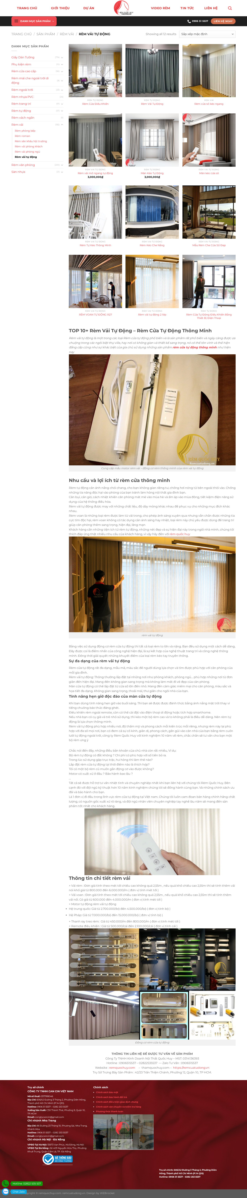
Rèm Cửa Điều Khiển (95, 103)
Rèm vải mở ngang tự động (95, 173)
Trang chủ (27, 8)
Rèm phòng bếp (25, 130)
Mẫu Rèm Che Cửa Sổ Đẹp (209, 245)
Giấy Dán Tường (22, 57)
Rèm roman (22, 136)
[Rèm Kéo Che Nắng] (152, 212)
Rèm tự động (21, 111)
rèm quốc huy (180, 534)
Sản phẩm (46, 34)
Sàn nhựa (18, 172)
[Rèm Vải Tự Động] (152, 70)
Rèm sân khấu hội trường (31, 141)
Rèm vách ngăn (22, 117)
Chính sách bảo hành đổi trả (111, 1097)
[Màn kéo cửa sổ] (209, 140)
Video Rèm (160, 8)
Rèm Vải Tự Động (152, 103)
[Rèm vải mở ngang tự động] (95, 140)
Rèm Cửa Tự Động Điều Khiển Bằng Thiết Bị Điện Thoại (209, 316)
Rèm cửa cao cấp (23, 71)
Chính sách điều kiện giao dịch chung (117, 1101)
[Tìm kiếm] (230, 8)
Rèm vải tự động (26, 157)
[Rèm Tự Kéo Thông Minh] (95, 212)
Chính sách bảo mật (107, 1092)
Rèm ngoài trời (22, 90)
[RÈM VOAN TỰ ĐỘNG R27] (95, 281)
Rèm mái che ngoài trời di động (30, 81)
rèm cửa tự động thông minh (195, 347)
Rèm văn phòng (23, 165)
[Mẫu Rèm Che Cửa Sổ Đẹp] (209, 212)
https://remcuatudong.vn (191, 1067)
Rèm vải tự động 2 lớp (152, 314)
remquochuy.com (122, 1067)
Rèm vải (67, 34)
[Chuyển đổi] (62, 57)
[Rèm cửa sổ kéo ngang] (209, 70)
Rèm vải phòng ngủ (27, 151)
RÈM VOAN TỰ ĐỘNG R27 (95, 314)
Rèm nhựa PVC (22, 97)
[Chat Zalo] (5, 1191)
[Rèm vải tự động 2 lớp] (152, 281)
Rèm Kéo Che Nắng (152, 245)
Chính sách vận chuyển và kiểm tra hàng (118, 1106)
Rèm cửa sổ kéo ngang (208, 103)
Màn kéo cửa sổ (209, 173)
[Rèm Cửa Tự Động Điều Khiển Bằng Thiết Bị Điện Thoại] (209, 281)
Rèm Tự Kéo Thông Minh (95, 245)
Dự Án (88, 8)
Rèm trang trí (21, 103)
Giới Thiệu (60, 8)
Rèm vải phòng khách (28, 146)
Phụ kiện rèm (21, 64)
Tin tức (187, 8)
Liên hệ (211, 8)
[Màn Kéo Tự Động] (152, 140)
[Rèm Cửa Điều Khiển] (95, 70)
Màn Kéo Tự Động (152, 173)
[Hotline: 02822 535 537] (5, 1183)
